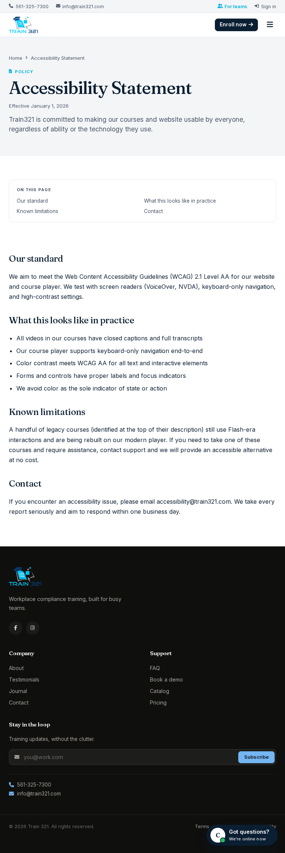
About (16, 668)
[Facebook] (15, 628)
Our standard (32, 201)
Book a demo (166, 679)
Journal (18, 691)
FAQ (155, 668)
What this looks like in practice (180, 201)
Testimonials (24, 679)
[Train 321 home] (23, 25)
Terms (202, 826)
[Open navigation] (270, 24)
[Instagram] (32, 628)
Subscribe (256, 757)
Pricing (158, 702)
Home (15, 58)
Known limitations (37, 211)
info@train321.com (39, 794)
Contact (153, 211)
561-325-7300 (34, 785)
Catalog (159, 691)
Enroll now (233, 24)
